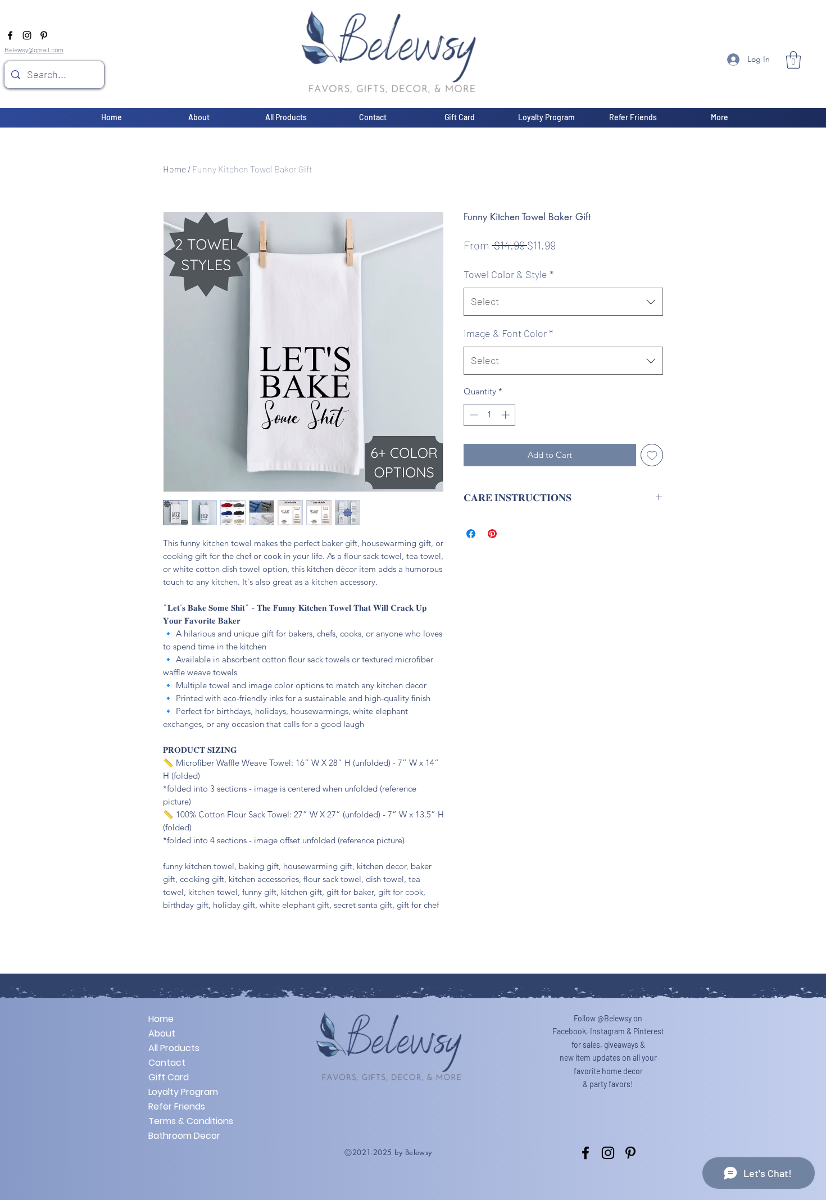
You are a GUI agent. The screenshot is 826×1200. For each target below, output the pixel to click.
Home (174, 168)
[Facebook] (10, 35)
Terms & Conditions (188, 1121)
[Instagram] (27, 35)
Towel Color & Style (508, 274)
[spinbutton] (489, 414)
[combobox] (563, 302)
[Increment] (506, 414)
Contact (166, 1062)
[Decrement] (472, 414)
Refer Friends (176, 1106)
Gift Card (168, 1077)
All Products (173, 1048)
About (161, 1033)
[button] (793, 60)
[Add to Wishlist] (652, 455)
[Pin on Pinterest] (492, 533)
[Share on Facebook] (471, 533)
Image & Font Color (508, 333)
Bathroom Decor (184, 1135)
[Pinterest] (43, 35)
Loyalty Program (183, 1091)
